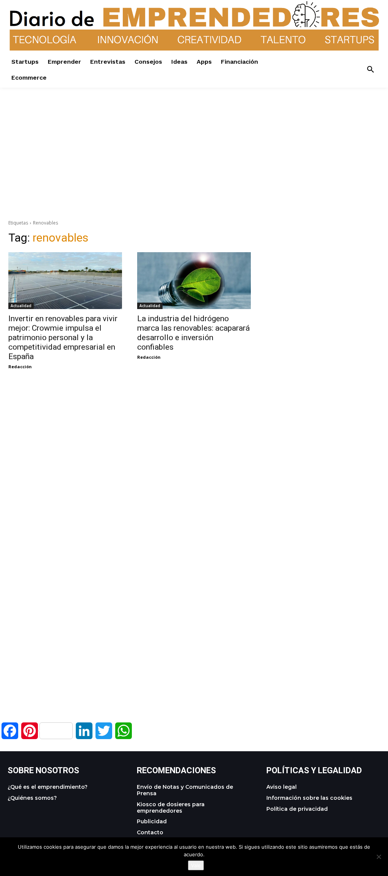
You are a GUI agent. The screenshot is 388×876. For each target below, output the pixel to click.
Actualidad (21, 305)
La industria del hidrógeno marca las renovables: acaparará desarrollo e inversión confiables (193, 333)
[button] (370, 70)
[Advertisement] (194, 141)
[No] (378, 856)
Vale (196, 865)
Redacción (20, 366)
